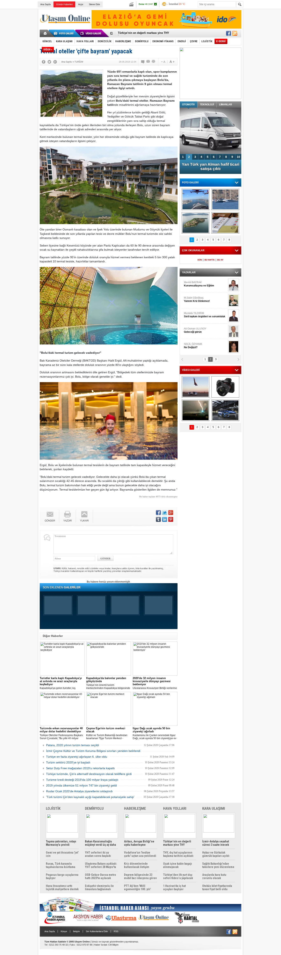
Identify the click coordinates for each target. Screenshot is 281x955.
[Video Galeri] (91, 33)
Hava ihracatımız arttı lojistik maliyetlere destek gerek (62, 887)
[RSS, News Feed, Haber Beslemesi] (234, 33)
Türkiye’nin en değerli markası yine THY (177, 843)
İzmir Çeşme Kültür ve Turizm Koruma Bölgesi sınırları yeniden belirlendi (93, 751)
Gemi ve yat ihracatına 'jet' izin (62, 854)
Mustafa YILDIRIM (204, 315)
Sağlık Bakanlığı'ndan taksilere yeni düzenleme (218, 865)
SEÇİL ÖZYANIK (193, 346)
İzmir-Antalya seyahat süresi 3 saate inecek (145, 33)
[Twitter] (49, 62)
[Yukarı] (84, 516)
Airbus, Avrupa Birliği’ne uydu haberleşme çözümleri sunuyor (139, 843)
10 (238, 156)
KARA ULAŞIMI (213, 808)
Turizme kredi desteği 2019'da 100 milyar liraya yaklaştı (82, 779)
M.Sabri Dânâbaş (197, 299)
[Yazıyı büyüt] (172, 62)
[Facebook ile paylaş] (228, 33)
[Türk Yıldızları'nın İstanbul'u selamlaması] (195, 199)
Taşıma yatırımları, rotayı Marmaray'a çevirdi (61, 843)
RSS (116, 931)
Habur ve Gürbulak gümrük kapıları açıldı (215, 854)
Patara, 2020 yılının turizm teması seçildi (72, 745)
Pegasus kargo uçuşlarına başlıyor (62, 876)
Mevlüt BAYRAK (199, 284)
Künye (64, 931)
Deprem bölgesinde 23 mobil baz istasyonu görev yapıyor (140, 876)
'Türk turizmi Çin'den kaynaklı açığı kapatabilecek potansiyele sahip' (90, 797)
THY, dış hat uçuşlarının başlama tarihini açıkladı (178, 854)
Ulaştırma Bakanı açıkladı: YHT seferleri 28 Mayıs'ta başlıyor (101, 865)
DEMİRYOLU (94, 808)
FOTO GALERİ (190, 182)
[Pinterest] (170, 519)
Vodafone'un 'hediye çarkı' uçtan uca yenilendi (140, 854)
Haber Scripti (100, 944)
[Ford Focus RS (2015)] (225, 410)
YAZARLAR (189, 272)
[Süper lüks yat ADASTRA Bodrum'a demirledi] (225, 199)
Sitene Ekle (94, 4)
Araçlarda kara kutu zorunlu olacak (214, 876)
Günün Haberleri (64, 4)
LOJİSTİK (53, 808)
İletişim (76, 931)
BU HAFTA (209, 260)
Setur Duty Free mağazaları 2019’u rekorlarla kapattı (80, 768)
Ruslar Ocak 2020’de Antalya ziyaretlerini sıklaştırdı (79, 791)
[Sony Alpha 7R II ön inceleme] (225, 387)
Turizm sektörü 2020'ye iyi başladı (68, 762)
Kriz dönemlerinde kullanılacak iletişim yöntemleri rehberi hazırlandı (136, 865)
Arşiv (80, 4)
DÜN (199, 260)
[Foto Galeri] (64, 33)
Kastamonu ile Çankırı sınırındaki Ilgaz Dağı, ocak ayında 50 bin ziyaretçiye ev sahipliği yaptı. (154, 733)
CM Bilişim (113, 944)
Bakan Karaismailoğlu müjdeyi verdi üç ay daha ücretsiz (100, 843)
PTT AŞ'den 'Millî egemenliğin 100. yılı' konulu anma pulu (137, 887)
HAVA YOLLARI (174, 808)
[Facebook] (43, 62)
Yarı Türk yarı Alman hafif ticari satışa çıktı (210, 166)
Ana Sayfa (45, 4)
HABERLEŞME (135, 808)
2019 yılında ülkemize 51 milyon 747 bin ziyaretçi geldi (81, 785)
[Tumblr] (158, 519)
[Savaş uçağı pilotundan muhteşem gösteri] (195, 387)
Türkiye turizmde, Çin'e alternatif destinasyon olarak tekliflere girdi (89, 774)
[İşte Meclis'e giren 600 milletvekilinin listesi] (225, 223)
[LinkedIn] (164, 519)
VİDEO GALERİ (191, 370)
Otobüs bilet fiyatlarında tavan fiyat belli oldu (217, 887)
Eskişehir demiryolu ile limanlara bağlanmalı (99, 887)
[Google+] (55, 62)
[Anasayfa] (45, 33)
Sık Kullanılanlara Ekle (97, 931)
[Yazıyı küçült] (162, 62)
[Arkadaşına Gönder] (148, 62)
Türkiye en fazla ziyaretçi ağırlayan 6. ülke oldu (76, 756)
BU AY (220, 260)
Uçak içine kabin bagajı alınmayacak (177, 865)
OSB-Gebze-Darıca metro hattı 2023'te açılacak (100, 876)
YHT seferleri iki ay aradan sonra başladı (98, 854)
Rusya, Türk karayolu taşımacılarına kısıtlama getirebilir (60, 865)
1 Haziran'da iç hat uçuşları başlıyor (174, 887)
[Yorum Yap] (143, 62)
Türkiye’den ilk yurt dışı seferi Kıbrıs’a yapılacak (178, 876)
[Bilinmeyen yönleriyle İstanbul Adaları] (195, 223)
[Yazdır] (154, 62)
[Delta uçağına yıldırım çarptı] (195, 410)
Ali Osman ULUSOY (195, 330)
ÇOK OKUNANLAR (193, 250)
